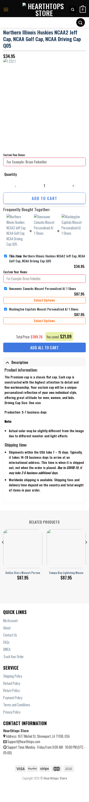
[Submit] (80, 22)
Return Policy (11, 690)
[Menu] (6, 9)
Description (19, 362)
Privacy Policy (11, 712)
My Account (10, 620)
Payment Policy (12, 697)
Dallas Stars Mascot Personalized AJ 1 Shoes (33, 573)
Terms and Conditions (16, 704)
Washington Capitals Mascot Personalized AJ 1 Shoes (43, 309)
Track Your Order (13, 656)
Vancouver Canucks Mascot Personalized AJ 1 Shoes (42, 288)
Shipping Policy (12, 676)
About (7, 627)
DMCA (7, 649)
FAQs (6, 642)
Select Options (44, 300)
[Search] (72, 9)
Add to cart (44, 198)
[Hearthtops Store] (44, 9)
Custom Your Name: (14, 155)
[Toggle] (7, 362)
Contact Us (10, 635)
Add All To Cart (44, 347)
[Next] (86, 551)
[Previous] (3, 551)
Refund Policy (11, 683)
